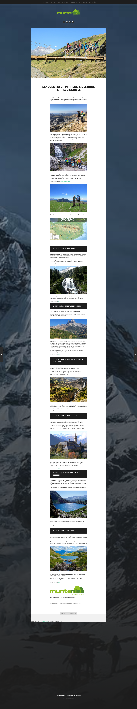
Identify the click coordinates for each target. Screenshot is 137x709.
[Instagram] (70, 22)
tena (65, 605)
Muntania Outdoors (49, 2)
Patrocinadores (63, 2)
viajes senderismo (65, 181)
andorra (53, 603)
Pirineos (79, 603)
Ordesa (74, 603)
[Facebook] (64, 22)
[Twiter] (67, 22)
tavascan (60, 605)
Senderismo (57, 602)
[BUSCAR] (95, 2)
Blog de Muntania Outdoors (70, 696)
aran (57, 603)
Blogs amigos (87, 2)
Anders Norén (70, 698)
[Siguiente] (135, 354)
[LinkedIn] (73, 22)
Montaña (68, 603)
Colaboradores (75, 2)
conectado (45, 621)
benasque (62, 603)
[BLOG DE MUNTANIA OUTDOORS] (68, 12)
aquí (59, 301)
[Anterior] (1, 354)
